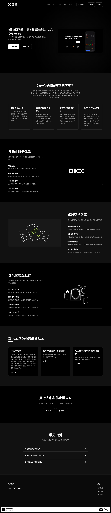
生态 (48, 4)
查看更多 (13, 372)
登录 (91, 4)
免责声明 (100, 491)
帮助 (70, 4)
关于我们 (100, 488)
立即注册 (14, 46)
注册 (101, 509)
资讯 (65, 4)
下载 (99, 4)
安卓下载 (26, 46)
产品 (54, 4)
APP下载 (100, 495)
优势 (59, 4)
